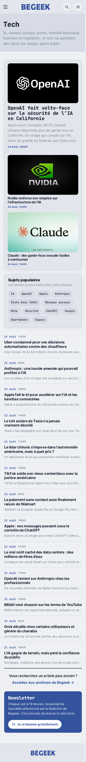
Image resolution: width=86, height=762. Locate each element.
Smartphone (19, 319)
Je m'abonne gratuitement (37, 724)
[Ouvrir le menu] (6, 7)
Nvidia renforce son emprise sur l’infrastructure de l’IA (33, 200)
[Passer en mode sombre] (78, 7)
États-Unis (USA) (24, 302)
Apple (43, 294)
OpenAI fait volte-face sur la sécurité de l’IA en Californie (40, 113)
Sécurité (31, 311)
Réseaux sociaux (57, 302)
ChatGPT (52, 311)
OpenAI (27, 294)
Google (70, 311)
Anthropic (62, 294)
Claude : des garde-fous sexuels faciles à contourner (39, 257)
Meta (14, 311)
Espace (40, 319)
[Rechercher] (66, 7)
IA (12, 294)
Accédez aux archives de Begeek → (43, 682)
